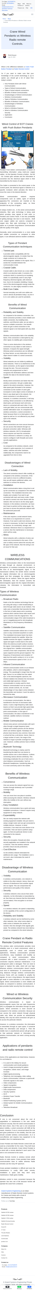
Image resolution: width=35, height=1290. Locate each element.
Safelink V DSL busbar (7, 1218)
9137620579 (11, 1)
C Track (3, 1229)
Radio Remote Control (21, 69)
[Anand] (7, 14)
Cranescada (4, 1238)
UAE (23, 3)
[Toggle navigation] (32, 14)
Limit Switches (5, 1235)
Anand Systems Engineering (11, 1191)
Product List (21, 8)
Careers (27, 5)
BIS (31, 8)
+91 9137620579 (12, 1265)
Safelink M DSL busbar (7, 1212)
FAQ (27, 8)
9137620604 (10, 3)
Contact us (20, 5)
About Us (3, 1249)
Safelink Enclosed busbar (8, 1221)
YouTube (12, 1201)
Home (4, 18)
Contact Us (4, 1258)
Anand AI (3, 1227)
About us (28, 3)
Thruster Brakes (5, 1232)
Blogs (19, 3)
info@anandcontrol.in (7, 7)
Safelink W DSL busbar (7, 1215)
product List (4, 1241)
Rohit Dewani (12, 55)
